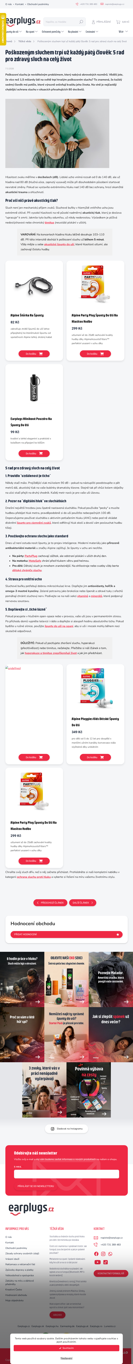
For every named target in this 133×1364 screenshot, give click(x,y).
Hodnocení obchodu (16, 1295)
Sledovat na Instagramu (70, 1128)
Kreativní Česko (13, 1289)
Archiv (57, 1315)
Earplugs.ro (96, 1326)
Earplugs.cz (24, 1326)
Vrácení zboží (12, 1259)
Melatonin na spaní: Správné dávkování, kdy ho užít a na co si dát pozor (67, 1261)
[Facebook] (96, 1253)
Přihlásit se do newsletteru (36, 1186)
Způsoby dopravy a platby (19, 1270)
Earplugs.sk (38, 1326)
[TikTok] (105, 1261)
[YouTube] (97, 1261)
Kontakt (19, 4)
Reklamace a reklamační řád (20, 1264)
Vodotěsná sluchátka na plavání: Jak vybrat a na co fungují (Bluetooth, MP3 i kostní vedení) (67, 1272)
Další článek (81, 902)
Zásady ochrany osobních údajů (22, 1253)
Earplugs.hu (52, 1326)
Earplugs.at (82, 1326)
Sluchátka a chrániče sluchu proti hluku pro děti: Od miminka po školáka (67, 1238)
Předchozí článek (52, 902)
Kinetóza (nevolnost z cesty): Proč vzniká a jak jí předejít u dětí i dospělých (68, 1283)
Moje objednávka (14, 1300)
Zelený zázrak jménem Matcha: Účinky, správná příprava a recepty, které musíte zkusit (68, 1294)
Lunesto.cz (110, 1326)
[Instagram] (103, 1253)
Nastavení (66, 1358)
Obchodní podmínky (38, 4)
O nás (8, 4)
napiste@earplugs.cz (112, 1237)
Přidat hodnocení (25, 934)
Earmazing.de (67, 1326)
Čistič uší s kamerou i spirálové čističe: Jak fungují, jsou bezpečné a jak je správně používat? (68, 1249)
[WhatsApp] (110, 1253)
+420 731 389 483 (111, 1244)
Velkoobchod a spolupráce (19, 1275)
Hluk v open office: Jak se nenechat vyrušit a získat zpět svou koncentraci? (67, 1305)
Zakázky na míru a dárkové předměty (19, 1282)
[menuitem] (14, 31)
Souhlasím (68, 1348)
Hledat (81, 21)
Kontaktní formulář (111, 1273)
